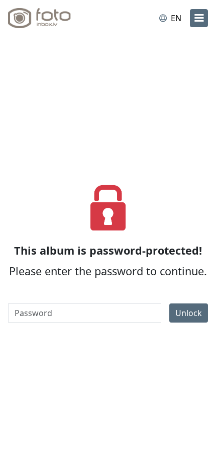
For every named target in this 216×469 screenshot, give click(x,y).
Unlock (188, 313)
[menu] (199, 18)
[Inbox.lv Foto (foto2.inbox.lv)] (49, 18)
